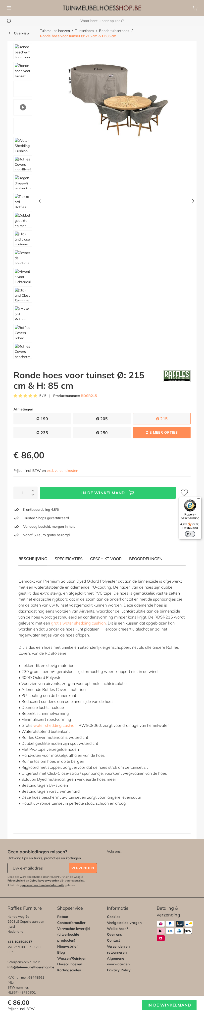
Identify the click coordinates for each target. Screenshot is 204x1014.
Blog (61, 952)
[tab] (69, 558)
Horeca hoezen (69, 964)
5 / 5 (42, 396)
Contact (113, 940)
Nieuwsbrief (67, 946)
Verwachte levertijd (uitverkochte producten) (73, 934)
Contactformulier (71, 922)
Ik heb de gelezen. (41, 885)
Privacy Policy (119, 970)
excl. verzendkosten (62, 470)
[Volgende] (193, 202)
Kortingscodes (69, 970)
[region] (102, 202)
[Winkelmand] (195, 8)
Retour (62, 916)
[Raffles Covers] (177, 380)
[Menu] (9, 8)
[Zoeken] (8, 21)
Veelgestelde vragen (124, 922)
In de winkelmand (103, 492)
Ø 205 (102, 418)
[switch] (190, 534)
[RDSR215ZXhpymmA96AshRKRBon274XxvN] (116, 96)
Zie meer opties (162, 432)
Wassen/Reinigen (71, 958)
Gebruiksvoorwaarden (44, 880)
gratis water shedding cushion (78, 623)
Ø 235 (42, 432)
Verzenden (82, 868)
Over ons (114, 934)
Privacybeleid (16, 880)
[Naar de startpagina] (102, 8)
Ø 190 (42, 418)
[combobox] (102, 21)
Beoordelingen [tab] (145, 558)
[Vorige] (39, 202)
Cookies (113, 916)
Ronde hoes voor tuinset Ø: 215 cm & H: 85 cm (78, 36)
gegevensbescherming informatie (42, 885)
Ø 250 (102, 432)
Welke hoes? (117, 928)
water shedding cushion (55, 725)
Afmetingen (23, 409)
